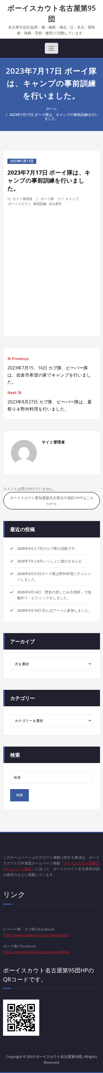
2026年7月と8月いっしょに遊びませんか (49, 561)
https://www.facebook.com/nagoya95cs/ (36, 934)
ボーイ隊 (47, 199)
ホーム (51, 108)
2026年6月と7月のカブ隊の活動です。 (48, 548)
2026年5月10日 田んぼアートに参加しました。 (54, 610)
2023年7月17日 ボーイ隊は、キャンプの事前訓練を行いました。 (54, 116)
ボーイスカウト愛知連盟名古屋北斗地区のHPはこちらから (51, 500)
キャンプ (72, 199)
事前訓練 (39, 203)
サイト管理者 (22, 199)
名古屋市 (55, 203)
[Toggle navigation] (51, 48)
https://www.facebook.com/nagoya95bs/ (36, 951)
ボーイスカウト (19, 203)
